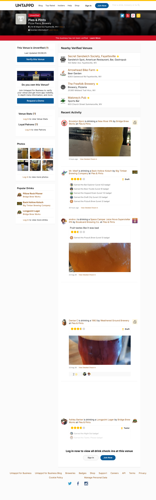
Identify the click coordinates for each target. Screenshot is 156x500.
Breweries (70, 473)
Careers (115, 473)
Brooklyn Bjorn (76, 121)
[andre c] (89, 374)
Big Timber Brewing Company (36, 205)
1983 (94, 320)
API (124, 473)
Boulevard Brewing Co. (88, 222)
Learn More (53, 30)
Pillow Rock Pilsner (33, 193)
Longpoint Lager (31, 211)
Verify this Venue (35, 59)
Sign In (88, 5)
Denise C (73, 320)
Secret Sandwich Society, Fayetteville (92, 56)
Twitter (122, 16)
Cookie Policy (56, 477)
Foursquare (133, 16)
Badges (82, 473)
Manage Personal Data (95, 477)
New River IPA (105, 121)
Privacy (142, 473)
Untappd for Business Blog (48, 473)
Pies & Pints (85, 124)
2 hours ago (73, 159)
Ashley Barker (76, 419)
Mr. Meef (73, 171)
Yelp (128, 16)
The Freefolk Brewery (82, 83)
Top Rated (50, 5)
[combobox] (126, 5)
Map (61, 27)
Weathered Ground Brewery (114, 320)
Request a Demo (35, 100)
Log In (26, 119)
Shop (77, 5)
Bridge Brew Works (31, 196)
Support (103, 473)
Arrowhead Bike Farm (82, 70)
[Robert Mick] (84, 374)
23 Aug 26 (73, 275)
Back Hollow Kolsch (33, 202)
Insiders (61, 5)
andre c (73, 219)
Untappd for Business (20, 473)
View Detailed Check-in (88, 159)
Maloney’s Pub (77, 97)
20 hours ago (74, 208)
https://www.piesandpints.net (138, 16)
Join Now (102, 5)
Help (70, 5)
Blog (41, 5)
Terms (132, 473)
